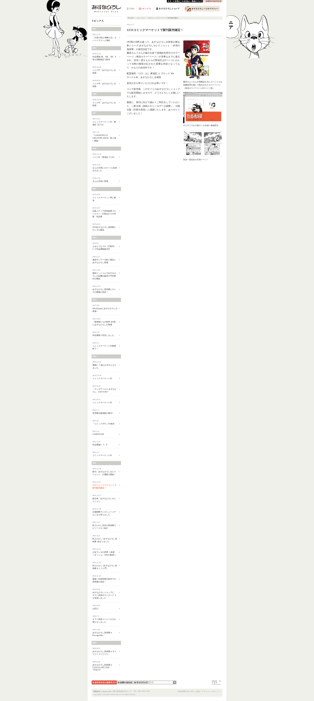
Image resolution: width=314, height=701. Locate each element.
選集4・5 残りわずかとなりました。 (104, 366)
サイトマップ (141, 682)
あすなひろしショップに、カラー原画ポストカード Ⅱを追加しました (104, 595)
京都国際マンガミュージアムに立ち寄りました (104, 513)
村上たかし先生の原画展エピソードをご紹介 (104, 526)
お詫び (95, 608)
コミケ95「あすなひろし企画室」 (104, 104)
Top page (130, 18)
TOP (131, 8)
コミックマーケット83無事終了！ (104, 347)
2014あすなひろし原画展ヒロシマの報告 (104, 228)
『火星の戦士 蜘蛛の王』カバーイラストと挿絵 (104, 39)
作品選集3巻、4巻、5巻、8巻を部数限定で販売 (104, 58)
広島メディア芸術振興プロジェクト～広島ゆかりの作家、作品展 (104, 214)
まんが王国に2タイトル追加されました (104, 169)
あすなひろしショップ (168, 8)
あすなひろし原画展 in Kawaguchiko (102, 633)
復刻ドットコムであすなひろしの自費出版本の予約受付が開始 (104, 276)
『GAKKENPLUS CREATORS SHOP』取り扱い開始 (104, 138)
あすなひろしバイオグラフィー (202, 8)
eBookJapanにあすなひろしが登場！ (105, 309)
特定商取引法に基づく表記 (189, 691)
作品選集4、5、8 (99, 445)
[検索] (174, 682)
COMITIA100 (98, 434)
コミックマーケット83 (102, 378)
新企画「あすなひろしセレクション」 (104, 499)
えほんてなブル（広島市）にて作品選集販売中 (104, 247)
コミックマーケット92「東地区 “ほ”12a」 (104, 123)
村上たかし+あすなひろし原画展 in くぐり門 (104, 567)
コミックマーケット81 (102, 455)
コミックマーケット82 (102, 402)
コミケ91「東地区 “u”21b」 (104, 157)
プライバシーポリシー (211, 691)
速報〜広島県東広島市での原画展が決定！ (104, 580)
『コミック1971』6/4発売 (103, 424)
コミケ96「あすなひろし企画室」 (104, 85)
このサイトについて (212, 1)
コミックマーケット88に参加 (104, 199)
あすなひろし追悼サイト (104, 682)
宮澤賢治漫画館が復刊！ (103, 413)
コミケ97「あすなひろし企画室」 (104, 71)
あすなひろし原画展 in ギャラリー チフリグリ (104, 652)
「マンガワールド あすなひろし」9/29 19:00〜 (104, 390)
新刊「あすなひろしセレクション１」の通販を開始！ (104, 473)
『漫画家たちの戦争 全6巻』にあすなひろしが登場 (104, 323)
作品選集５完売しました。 (104, 335)
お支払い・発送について (192, 1)
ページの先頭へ (216, 682)
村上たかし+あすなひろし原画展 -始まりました (104, 540)
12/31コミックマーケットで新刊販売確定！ (104, 486)
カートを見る (174, 1)
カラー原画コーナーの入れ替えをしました (104, 620)
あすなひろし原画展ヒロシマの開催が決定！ (104, 290)
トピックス (145, 8)
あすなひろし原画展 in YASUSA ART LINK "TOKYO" (102, 667)
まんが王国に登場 (100, 181)
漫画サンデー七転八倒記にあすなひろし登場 (104, 261)
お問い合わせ (125, 682)
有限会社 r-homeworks (102, 691)
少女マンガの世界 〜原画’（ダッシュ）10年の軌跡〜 (104, 553)
